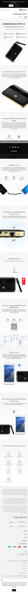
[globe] (26, 560)
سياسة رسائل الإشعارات (23, 573)
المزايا (25, 16)
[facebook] (26, 555)
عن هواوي (24, 540)
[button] (8, 10)
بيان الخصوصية (24, 568)
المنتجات (25, 531)
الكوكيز (25, 570)
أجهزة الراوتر (15, 516)
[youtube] (23, 555)
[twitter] (20, 555)
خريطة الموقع (24, 563)
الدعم (25, 537)
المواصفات (20, 16)
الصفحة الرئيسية (23, 516)
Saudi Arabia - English (11, 560)
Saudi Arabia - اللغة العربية (21, 560)
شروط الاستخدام (24, 566)
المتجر (25, 534)
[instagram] (18, 555)
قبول (14, 590)
